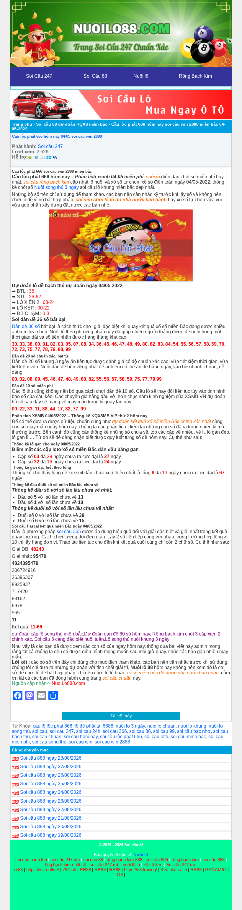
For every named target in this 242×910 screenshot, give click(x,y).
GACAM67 (215, 869)
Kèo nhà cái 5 (174, 869)
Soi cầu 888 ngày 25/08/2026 (50, 783)
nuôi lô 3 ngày (130, 725)
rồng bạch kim (185, 859)
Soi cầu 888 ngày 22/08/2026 (50, 809)
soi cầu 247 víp (65, 859)
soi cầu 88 (93, 859)
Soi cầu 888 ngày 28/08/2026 (50, 758)
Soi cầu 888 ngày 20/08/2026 (50, 826)
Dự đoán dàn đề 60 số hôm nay (117, 633)
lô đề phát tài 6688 (94, 725)
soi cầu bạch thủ (31, 859)
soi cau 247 (62, 731)
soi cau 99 (164, 731)
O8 (120, 874)
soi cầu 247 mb (104, 864)
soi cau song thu (49, 741)
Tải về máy (121, 715)
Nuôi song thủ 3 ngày (56, 187)
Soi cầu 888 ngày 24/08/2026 (50, 792)
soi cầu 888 (213, 859)
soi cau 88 (140, 731)
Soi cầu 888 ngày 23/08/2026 (50, 800)
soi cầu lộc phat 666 (121, 736)
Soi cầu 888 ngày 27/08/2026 (50, 766)
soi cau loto (156, 736)
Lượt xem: (23, 151)
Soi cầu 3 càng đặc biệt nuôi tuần (69, 639)
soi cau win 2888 (112, 741)
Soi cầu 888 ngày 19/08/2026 (50, 835)
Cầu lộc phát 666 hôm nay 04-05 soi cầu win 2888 (57, 136)
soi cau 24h (88, 731)
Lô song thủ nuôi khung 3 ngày (137, 639)
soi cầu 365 (69, 531)
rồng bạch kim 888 (124, 859)
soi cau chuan (46, 736)
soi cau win (80, 741)
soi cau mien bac (188, 736)
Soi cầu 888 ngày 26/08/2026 (50, 775)
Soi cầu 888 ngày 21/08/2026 (50, 818)
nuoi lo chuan (161, 725)
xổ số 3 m (153, 864)
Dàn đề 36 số (26, 326)
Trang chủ (22, 124)
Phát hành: (24, 146)
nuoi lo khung (192, 725)
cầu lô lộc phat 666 (52, 725)
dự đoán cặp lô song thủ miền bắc (47, 633)
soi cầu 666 (157, 859)
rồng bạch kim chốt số (64, 864)
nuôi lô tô (131, 864)
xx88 (18, 869)
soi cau (39, 731)
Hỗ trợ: (20, 156)
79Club (69, 869)
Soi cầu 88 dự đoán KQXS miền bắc (71, 124)
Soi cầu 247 (50, 146)
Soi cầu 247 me (181, 864)
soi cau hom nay (81, 736)
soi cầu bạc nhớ (194, 731)
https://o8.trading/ (140, 869)
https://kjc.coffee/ (42, 869)
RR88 (85, 869)
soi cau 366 (115, 731)
